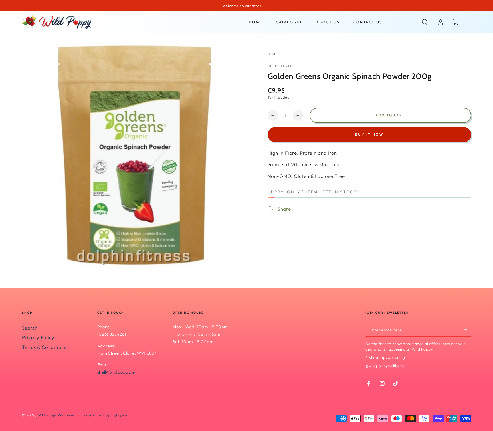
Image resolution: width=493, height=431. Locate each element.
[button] (425, 22)
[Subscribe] (467, 329)
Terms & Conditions (44, 347)
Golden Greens (282, 66)
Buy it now (369, 134)
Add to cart (390, 115)
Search (30, 328)
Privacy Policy (38, 337)
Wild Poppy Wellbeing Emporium (65, 415)
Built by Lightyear (112, 415)
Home (273, 54)
